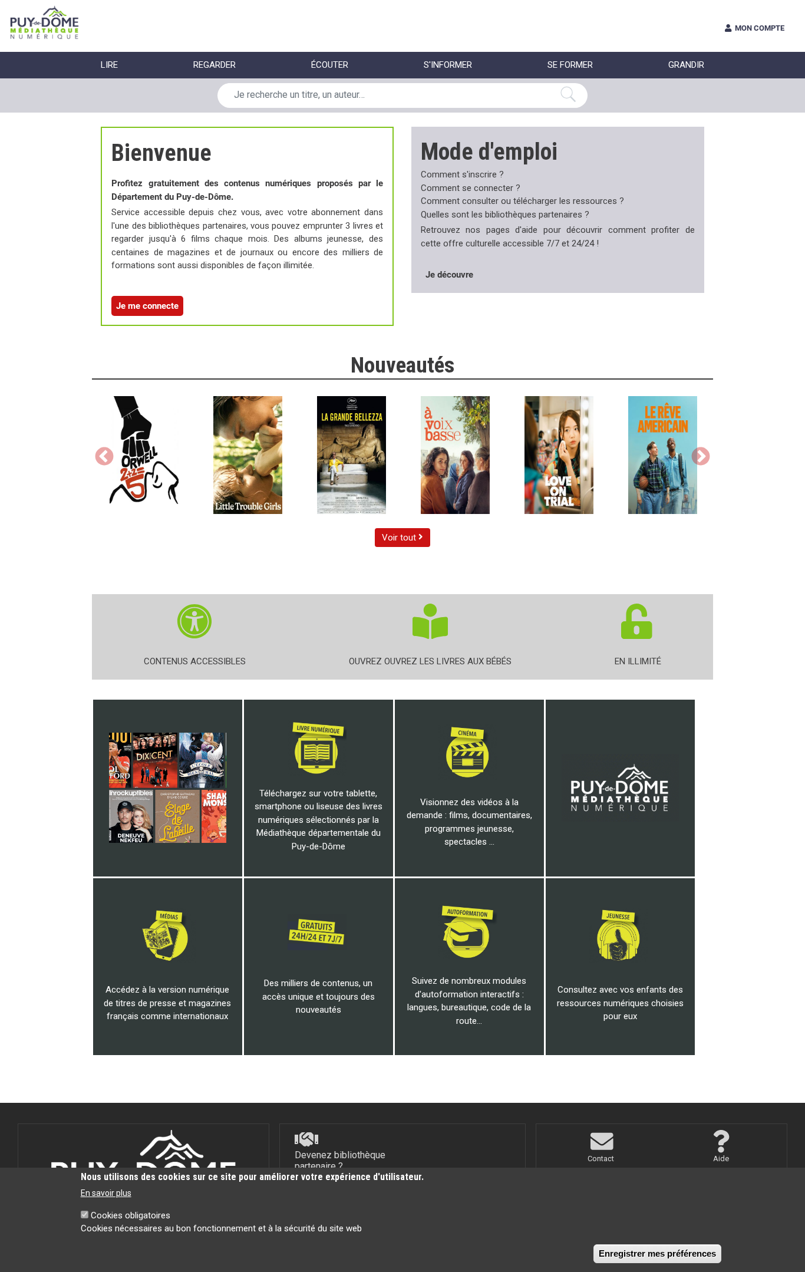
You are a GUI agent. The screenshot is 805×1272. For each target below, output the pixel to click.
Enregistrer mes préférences (657, 1253)
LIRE (109, 65)
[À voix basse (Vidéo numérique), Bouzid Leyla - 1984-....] (455, 455)
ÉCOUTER (329, 65)
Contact (601, 1158)
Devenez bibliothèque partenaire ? (340, 1160)
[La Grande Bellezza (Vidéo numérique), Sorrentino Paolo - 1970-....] (351, 455)
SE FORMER (570, 65)
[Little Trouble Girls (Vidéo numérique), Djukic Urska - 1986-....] (247, 455)
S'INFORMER (448, 65)
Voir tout (400, 537)
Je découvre (449, 274)
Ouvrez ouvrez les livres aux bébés (430, 661)
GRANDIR (686, 65)
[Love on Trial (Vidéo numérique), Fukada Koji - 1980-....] (558, 455)
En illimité (638, 661)
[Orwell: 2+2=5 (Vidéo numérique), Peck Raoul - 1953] (144, 455)
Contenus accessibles (195, 661)
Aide (721, 1158)
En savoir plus (106, 1193)
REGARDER (214, 65)
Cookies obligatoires (130, 1215)
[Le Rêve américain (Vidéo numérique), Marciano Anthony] (662, 455)
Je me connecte (147, 306)
